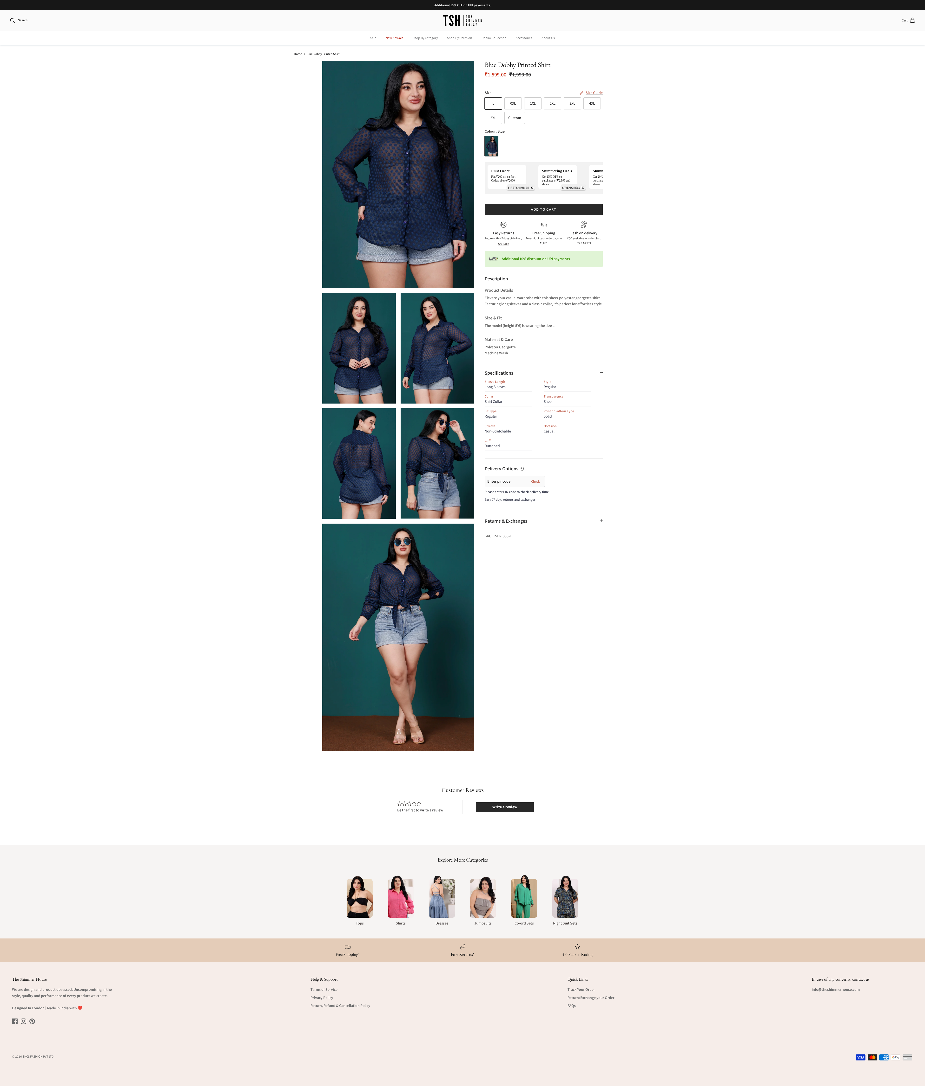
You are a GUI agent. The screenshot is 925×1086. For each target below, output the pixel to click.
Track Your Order (581, 989)
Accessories (524, 38)
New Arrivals (394, 38)
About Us (548, 38)
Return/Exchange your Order (591, 997)
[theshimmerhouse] (462, 20)
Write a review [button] (504, 806)
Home (298, 54)
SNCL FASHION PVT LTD (38, 1056)
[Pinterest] (32, 1021)
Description (496, 279)
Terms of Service (324, 989)
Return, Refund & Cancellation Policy (340, 1005)
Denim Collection (494, 38)
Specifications (499, 373)
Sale (373, 38)
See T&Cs (503, 244)
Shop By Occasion (459, 38)
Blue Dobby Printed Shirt (323, 54)
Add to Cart (543, 209)
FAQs (572, 1005)
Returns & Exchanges (506, 521)
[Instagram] (23, 1021)
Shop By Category (425, 38)
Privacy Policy (322, 997)
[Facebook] (15, 1021)
